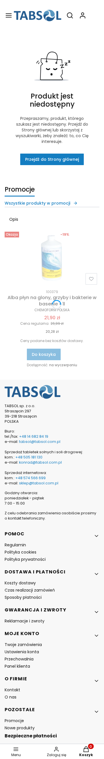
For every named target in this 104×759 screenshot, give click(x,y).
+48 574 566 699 (30, 477)
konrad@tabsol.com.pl (40, 462)
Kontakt (12, 690)
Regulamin (15, 545)
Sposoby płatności (23, 597)
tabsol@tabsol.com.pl (39, 441)
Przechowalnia (19, 659)
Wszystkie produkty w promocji (37, 203)
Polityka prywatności (25, 559)
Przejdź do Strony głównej (52, 159)
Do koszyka (44, 354)
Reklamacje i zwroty (24, 621)
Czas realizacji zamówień (30, 590)
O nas (10, 697)
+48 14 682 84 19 (33, 436)
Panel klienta (17, 666)
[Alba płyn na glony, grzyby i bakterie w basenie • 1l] (52, 258)
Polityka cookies (20, 552)
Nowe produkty (20, 728)
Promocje (14, 721)
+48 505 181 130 (28, 457)
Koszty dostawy (20, 583)
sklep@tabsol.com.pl (38, 483)
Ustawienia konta (22, 652)
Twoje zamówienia (23, 644)
